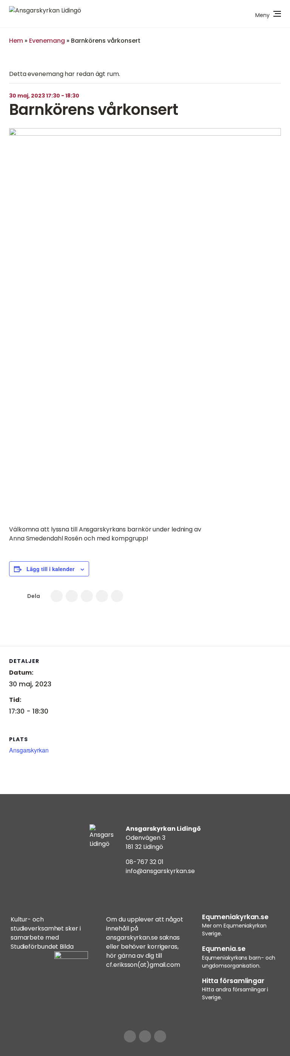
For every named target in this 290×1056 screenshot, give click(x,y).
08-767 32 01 (145, 862)
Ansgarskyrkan (29, 750)
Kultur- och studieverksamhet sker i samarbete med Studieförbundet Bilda (46, 933)
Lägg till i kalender (50, 569)
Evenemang (47, 40)
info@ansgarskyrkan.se (160, 871)
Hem (16, 40)
